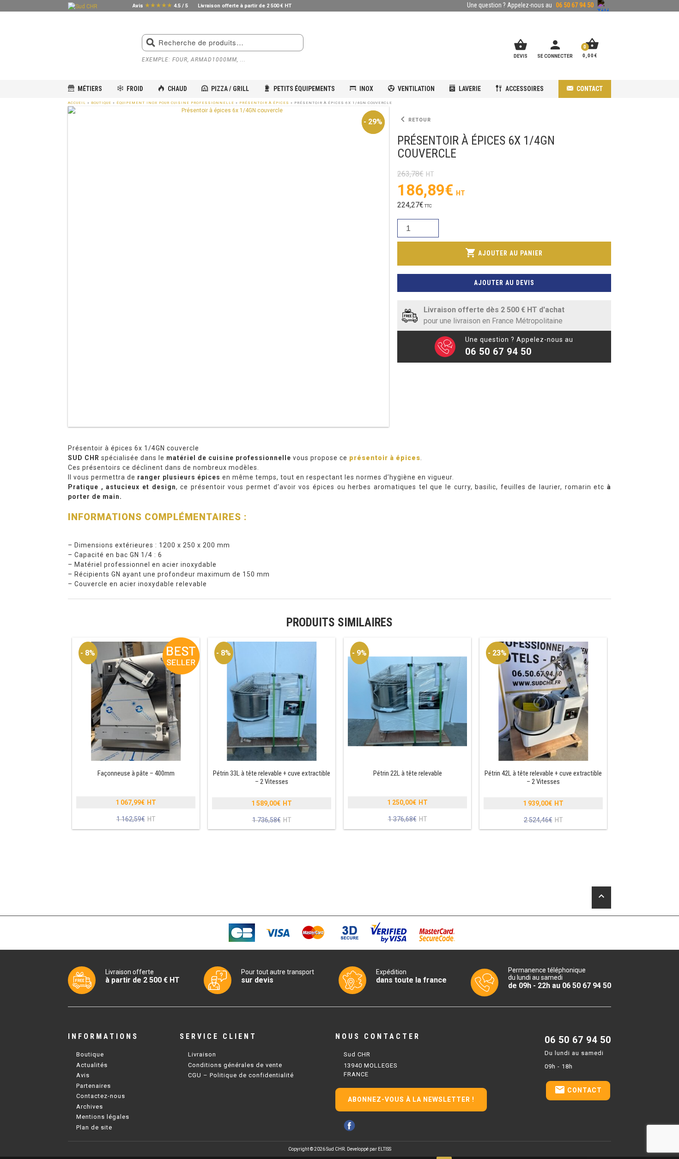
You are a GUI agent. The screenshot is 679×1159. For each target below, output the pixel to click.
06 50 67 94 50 (578, 1039)
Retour (414, 120)
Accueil (77, 103)
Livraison (202, 1054)
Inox (366, 88)
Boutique (101, 103)
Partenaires (93, 1085)
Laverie (470, 88)
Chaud (177, 88)
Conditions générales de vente (235, 1065)
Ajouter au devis (504, 282)
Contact (589, 88)
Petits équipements (304, 88)
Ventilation (416, 88)
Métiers (90, 88)
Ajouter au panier (504, 252)
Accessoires (524, 88)
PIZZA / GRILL (230, 88)
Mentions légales (102, 1116)
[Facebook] (349, 1125)
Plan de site (94, 1127)
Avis (83, 1075)
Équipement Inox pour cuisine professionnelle (175, 103)
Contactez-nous (100, 1095)
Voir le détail (136, 734)
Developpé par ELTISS (369, 1149)
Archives (89, 1106)
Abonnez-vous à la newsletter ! (411, 1099)
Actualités (92, 1065)
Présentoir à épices (264, 103)
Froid (135, 88)
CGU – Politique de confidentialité (241, 1075)
